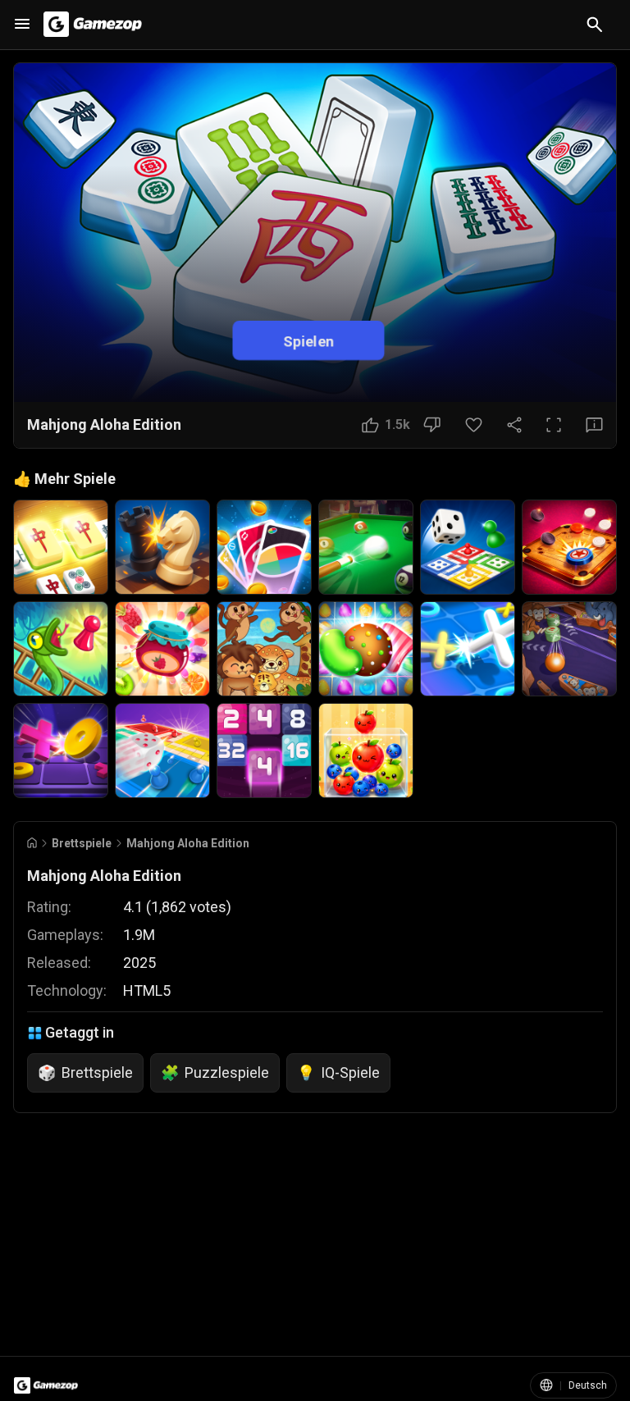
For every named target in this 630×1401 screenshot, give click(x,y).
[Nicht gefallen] (432, 424)
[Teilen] (514, 424)
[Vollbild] (553, 424)
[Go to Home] (32, 842)
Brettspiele (82, 843)
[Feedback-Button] (594, 424)
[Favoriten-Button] (474, 424)
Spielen (308, 340)
